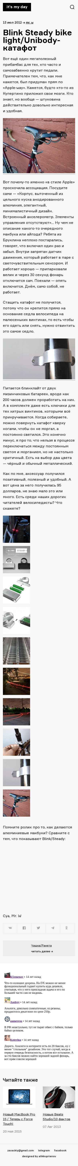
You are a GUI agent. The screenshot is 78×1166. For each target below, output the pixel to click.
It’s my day (17, 6)
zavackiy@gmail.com (20, 1150)
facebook (60, 1150)
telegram (44, 1150)
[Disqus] (39, 1016)
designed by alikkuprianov (39, 1156)
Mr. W (29, 22)
